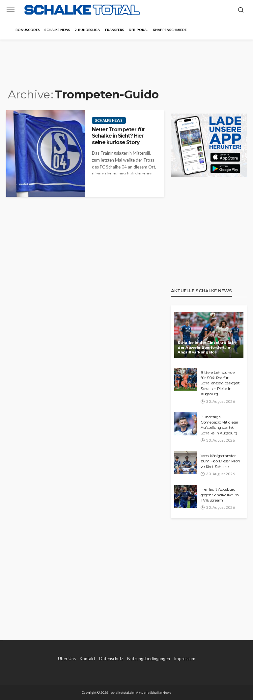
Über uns (67, 658)
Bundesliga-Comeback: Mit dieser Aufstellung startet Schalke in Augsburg (220, 425)
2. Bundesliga (87, 30)
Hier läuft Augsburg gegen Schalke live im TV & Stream (220, 495)
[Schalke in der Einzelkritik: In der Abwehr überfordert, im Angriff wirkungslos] (208, 335)
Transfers (114, 30)
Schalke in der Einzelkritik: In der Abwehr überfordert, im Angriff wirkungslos (207, 347)
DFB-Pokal (138, 30)
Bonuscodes (27, 30)
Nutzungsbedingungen (148, 658)
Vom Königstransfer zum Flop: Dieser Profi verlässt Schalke (220, 461)
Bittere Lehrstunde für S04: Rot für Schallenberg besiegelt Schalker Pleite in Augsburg (220, 383)
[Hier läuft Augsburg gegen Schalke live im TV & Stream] (185, 496)
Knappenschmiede (170, 30)
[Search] (240, 10)
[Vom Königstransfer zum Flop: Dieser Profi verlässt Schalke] (185, 462)
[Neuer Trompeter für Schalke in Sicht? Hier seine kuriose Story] (45, 153)
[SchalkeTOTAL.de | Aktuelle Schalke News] (82, 10)
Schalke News (57, 30)
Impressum (184, 658)
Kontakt (87, 658)
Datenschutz (111, 658)
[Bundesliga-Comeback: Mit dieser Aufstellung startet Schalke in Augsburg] (185, 423)
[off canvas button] (10, 10)
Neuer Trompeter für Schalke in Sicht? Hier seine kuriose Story (118, 135)
